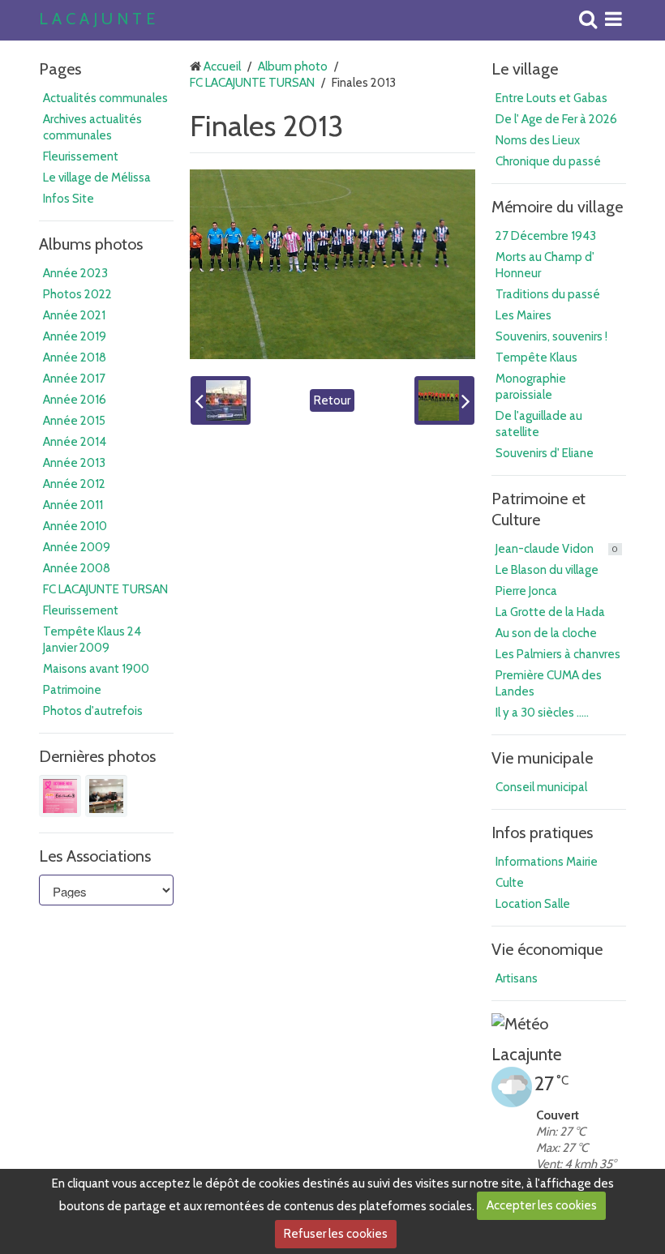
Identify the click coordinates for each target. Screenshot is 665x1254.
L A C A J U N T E (97, 19)
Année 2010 (75, 526)
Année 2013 (74, 463)
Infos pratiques (542, 832)
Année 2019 (74, 336)
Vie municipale (542, 758)
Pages (60, 69)
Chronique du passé (548, 161)
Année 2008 (76, 568)
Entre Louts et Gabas (551, 98)
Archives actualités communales (92, 127)
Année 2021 (74, 315)
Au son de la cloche (546, 633)
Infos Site (68, 198)
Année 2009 (76, 547)
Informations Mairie (547, 861)
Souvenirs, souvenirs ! (551, 336)
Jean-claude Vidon (557, 548)
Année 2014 (74, 441)
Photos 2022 (77, 294)
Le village (524, 69)
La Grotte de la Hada (550, 612)
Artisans (517, 978)
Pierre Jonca (526, 591)
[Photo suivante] (444, 400)
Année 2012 (74, 484)
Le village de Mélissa (97, 177)
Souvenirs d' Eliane (545, 453)
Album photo (293, 66)
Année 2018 (74, 357)
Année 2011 (73, 505)
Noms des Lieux (538, 140)
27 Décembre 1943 (546, 236)
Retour (332, 400)
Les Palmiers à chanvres (558, 654)
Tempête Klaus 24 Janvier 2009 (92, 639)
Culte (510, 882)
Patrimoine (72, 690)
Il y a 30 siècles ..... (542, 712)
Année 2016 (74, 399)
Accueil (222, 66)
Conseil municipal (541, 787)
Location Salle (533, 904)
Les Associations (95, 856)
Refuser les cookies (336, 1233)
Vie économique (547, 949)
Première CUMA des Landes (549, 683)
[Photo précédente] (221, 400)
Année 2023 (75, 273)
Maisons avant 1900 (96, 668)
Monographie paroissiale (531, 386)
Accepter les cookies (542, 1205)
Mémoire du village (557, 206)
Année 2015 (74, 420)
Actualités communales (105, 98)
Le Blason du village (547, 570)
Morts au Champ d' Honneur (545, 265)
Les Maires (523, 315)
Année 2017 (74, 378)
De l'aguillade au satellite (539, 424)
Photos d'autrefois (93, 711)
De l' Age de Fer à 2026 (556, 119)
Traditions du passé (548, 294)
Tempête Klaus (536, 357)
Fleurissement (80, 156)
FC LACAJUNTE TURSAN (105, 589)
